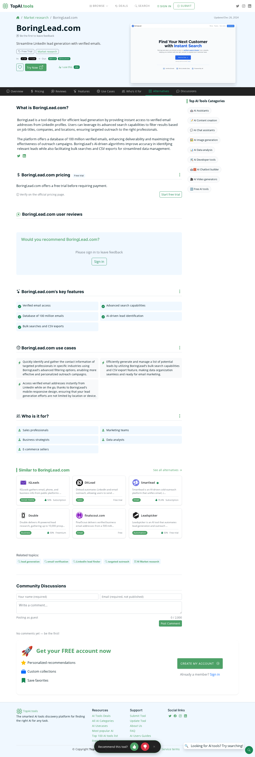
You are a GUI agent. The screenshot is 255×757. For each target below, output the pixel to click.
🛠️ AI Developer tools (203, 159)
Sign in (165, 6)
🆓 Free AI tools (199, 189)
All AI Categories (103, 721)
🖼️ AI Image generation (204, 140)
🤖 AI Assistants (199, 110)
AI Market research (147, 561)
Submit (186, 5)
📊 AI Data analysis (201, 150)
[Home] (18, 17)
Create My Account (197, 663)
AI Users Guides (140, 736)
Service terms (171, 749)
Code (33, 58)
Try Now (32, 67)
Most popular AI (102, 731)
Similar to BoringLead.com (44, 470)
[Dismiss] (154, 746)
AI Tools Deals (101, 716)
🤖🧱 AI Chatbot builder (204, 169)
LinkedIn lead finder (88, 561)
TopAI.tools (30, 711)
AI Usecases (100, 726)
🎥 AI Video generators (203, 179)
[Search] (249, 750)
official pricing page (51, 194)
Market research (36, 17)
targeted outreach (118, 561)
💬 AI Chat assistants (202, 130)
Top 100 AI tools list (105, 736)
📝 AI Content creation (203, 120)
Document (65, 58)
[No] (145, 746)
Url (24, 58)
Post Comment (170, 623)
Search (144, 5)
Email (53, 58)
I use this (70, 67)
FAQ (132, 731)
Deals (123, 5)
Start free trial (170, 194)
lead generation (30, 561)
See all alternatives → (167, 470)
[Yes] (134, 746)
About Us (136, 726)
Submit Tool (138, 716)
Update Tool (138, 721)
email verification (57, 561)
